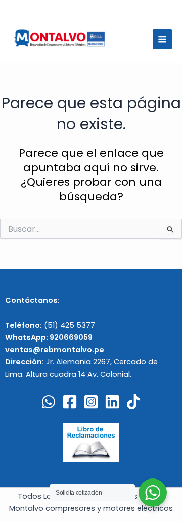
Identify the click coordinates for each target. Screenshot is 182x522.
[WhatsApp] (48, 401)
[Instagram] (91, 401)
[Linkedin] (112, 401)
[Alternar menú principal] (162, 39)
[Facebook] (69, 401)
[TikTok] (133, 401)
